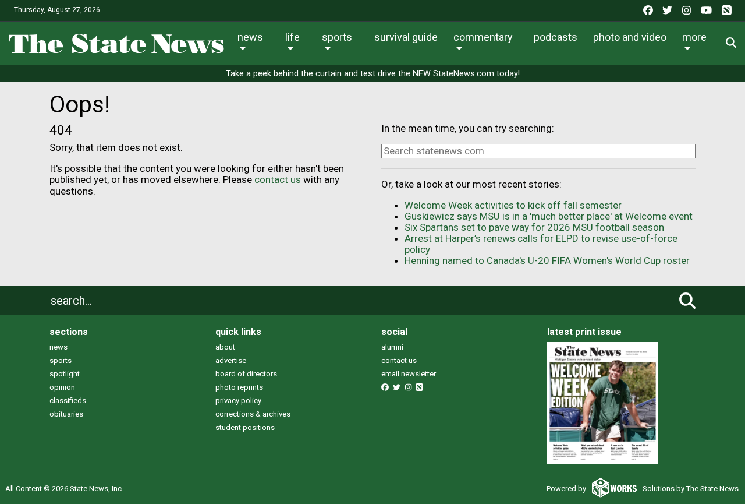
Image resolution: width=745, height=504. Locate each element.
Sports (337, 37)
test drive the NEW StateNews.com (427, 74)
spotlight (64, 373)
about (225, 347)
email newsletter (408, 373)
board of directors (246, 373)
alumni (392, 347)
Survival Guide (406, 37)
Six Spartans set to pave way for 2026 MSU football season (534, 227)
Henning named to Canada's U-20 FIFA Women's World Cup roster (547, 260)
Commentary (483, 37)
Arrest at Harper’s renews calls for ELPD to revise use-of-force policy (541, 243)
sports (60, 360)
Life (292, 37)
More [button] (694, 37)
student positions (245, 427)
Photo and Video (629, 37)
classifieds (67, 400)
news (58, 347)
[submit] (687, 300)
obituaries (66, 414)
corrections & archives (252, 414)
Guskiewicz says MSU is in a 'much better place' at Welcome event (549, 216)
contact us (277, 179)
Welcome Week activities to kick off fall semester (513, 205)
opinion (62, 387)
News (250, 37)
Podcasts (555, 37)
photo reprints (239, 387)
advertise (230, 360)
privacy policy (238, 400)
